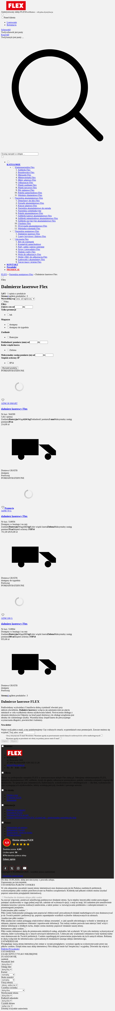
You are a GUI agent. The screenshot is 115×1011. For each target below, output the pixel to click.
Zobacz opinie (9, 859)
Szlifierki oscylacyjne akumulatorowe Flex (37, 221)
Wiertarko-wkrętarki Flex (29, 228)
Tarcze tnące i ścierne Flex (29, 262)
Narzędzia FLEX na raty (18, 815)
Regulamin (11, 800)
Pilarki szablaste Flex (27, 185)
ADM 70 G (6, 511)
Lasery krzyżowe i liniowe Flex (32, 236)
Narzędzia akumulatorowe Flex (29, 198)
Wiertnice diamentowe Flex (30, 195)
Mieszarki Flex (24, 175)
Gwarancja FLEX (15, 812)
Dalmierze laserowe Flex (29, 234)
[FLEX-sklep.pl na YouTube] (24, 868)
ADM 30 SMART (9, 403)
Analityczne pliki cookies (12, 918)
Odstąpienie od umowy (17, 827)
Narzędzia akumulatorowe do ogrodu (34, 208)
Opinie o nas (12, 795)
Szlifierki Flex (24, 170)
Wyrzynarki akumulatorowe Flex (32, 226)
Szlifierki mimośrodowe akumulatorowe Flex (38, 218)
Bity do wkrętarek (26, 242)
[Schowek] (3, 401)
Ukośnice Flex (24, 223)
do (24, 307)
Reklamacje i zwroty (16, 830)
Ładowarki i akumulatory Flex (31, 259)
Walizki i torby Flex (26, 252)
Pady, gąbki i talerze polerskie (31, 247)
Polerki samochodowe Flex (30, 192)
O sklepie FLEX (14, 797)
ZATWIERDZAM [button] (9, 941)
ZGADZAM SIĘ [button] (9, 956)
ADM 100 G (7, 618)
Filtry (3, 280)
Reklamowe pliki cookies (12, 928)
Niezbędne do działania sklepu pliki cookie (23, 897)
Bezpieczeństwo (14, 835)
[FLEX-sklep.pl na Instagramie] (18, 868)
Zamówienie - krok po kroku (19, 832)
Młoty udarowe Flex (27, 180)
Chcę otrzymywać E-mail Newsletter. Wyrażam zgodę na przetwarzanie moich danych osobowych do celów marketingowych (53, 736)
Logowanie (12, 22)
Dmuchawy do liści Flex (29, 200)
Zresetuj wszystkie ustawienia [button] (14, 1008)
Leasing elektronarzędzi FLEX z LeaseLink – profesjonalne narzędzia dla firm (41, 817)
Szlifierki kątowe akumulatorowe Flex (35, 216)
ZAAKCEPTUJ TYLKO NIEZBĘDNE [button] (19, 954)
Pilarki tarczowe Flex (27, 187)
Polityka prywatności (16, 810)
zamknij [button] (4, 959)
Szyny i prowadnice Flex (29, 249)
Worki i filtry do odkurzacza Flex (32, 257)
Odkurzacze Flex (25, 182)
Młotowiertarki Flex (27, 177)
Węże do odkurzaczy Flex (29, 254)
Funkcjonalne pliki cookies (13, 910)
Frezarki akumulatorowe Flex (31, 203)
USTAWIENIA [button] (8, 951)
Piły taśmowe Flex (26, 190)
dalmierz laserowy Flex (14, 408)
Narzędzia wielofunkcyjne (29, 211)
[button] (8, 309)
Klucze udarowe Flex (27, 205)
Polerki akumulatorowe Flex (30, 213)
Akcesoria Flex (22, 239)
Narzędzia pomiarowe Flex (27, 231)
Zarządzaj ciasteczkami (13, 876)
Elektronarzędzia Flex (24, 167)
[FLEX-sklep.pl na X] (11, 868)
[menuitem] (60, 211)
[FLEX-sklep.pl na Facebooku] (5, 868)
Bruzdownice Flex (26, 172)
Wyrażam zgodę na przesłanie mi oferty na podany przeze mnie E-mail (32, 738)
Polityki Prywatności (10, 949)
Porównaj (5, 475)
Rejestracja (11, 25)
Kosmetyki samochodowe (29, 244)
